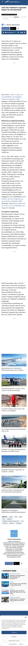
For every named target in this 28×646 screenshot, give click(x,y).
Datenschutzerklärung (13, 644)
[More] (18, 28)
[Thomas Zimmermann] (2, 25)
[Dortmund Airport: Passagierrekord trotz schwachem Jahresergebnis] (14, 482)
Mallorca (11, 523)
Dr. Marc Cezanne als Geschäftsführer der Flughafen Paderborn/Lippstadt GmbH (12, 97)
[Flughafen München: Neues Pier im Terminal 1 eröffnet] (14, 461)
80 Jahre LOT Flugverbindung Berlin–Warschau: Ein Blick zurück (13, 450)
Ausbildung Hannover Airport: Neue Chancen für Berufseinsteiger (13, 389)
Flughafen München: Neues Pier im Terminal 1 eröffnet (12, 470)
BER (16, 517)
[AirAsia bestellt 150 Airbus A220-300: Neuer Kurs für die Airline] (5, 591)
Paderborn (19, 523)
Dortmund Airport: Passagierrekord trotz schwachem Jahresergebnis (12, 491)
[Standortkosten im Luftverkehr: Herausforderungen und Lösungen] (14, 360)
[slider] (9, 32)
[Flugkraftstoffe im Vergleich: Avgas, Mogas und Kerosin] (5, 599)
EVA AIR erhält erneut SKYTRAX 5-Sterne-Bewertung (18, 584)
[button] (26, 617)
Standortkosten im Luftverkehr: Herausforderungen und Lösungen (12, 369)
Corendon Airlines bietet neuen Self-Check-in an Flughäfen (13, 410)
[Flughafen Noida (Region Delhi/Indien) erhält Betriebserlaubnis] (14, 502)
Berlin (20, 517)
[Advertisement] (14, 78)
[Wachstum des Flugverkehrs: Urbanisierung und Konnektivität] (5, 576)
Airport (11, 517)
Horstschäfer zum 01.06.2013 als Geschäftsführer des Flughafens (13, 205)
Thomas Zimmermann (13, 24)
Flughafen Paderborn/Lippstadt (10, 521)
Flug (3, 519)
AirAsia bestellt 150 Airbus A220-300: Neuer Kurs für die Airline (17, 592)
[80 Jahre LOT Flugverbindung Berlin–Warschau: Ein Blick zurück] (14, 441)
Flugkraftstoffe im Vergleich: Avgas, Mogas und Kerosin (17, 599)
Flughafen (9, 519)
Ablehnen (14, 636)
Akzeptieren (14, 632)
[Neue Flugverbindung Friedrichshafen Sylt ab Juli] (14, 421)
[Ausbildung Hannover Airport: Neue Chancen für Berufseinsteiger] (14, 380)
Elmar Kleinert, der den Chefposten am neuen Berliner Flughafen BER (13, 199)
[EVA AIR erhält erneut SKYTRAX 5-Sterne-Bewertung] (5, 584)
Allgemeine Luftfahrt (9, 14)
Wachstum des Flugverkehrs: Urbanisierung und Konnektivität (17, 577)
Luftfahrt (4, 523)
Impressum (21, 644)
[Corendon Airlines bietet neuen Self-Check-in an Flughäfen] (14, 400)
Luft (22, 521)
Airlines (12, 582)
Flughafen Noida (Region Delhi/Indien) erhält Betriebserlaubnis (13, 511)
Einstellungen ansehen (14, 640)
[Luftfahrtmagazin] (11, 1)
